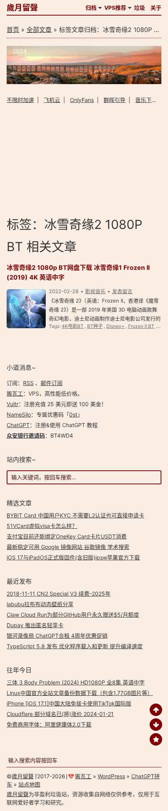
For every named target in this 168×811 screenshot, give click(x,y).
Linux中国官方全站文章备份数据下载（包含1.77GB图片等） (80, 693)
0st (73, 414)
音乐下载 (146, 100)
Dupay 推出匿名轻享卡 (35, 625)
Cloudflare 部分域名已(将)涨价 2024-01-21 (60, 714)
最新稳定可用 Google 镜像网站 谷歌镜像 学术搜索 (68, 547)
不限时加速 (20, 100)
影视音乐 (95, 291)
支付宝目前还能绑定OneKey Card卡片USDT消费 (67, 536)
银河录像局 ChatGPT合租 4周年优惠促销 (57, 635)
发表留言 (122, 291)
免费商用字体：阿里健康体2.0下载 (49, 724)
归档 (91, 7)
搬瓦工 (15, 393)
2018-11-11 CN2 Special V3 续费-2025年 (59, 593)
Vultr (12, 404)
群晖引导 (114, 100)
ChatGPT (18, 425)
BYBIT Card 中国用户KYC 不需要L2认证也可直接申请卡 (75, 515)
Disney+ (115, 326)
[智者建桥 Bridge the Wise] (84, 82)
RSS (28, 383)
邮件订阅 (52, 383)
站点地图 (29, 784)
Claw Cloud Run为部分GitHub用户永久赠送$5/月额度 (73, 614)
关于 (155, 7)
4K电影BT (73, 326)
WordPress (111, 776)
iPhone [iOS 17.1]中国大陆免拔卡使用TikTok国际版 (69, 703)
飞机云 (52, 100)
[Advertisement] (84, 160)
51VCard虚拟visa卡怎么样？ (42, 525)
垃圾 (139, 7)
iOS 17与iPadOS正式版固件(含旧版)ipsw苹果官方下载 (73, 557)
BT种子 (95, 326)
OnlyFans (82, 100)
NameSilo (19, 414)
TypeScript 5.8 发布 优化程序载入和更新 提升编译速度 (75, 646)
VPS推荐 (115, 7)
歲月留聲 (22, 7)
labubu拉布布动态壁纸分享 (40, 604)
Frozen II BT (141, 326)
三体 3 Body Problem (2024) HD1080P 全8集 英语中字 (76, 682)
